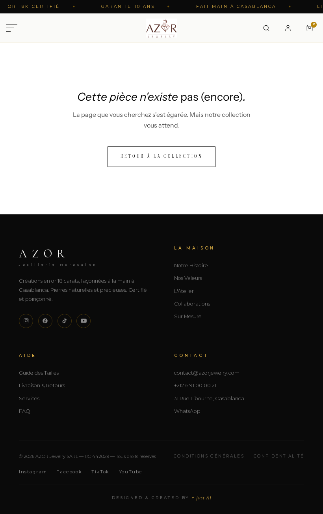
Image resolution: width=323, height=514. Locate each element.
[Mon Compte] (288, 28)
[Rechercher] (266, 28)
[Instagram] (26, 321)
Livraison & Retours (42, 385)
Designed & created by (162, 497)
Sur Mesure (188, 316)
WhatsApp (187, 411)
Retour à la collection (162, 156)
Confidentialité (279, 456)
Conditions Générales (209, 456)
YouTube (130, 472)
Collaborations (192, 304)
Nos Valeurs (188, 278)
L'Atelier (184, 291)
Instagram (33, 472)
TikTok (100, 472)
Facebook (69, 472)
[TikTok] (65, 321)
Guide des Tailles (39, 373)
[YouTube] (83, 321)
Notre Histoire (191, 265)
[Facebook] (45, 321)
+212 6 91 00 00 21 (195, 385)
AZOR (58, 256)
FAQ (24, 411)
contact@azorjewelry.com (206, 373)
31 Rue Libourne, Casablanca (209, 398)
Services (29, 398)
